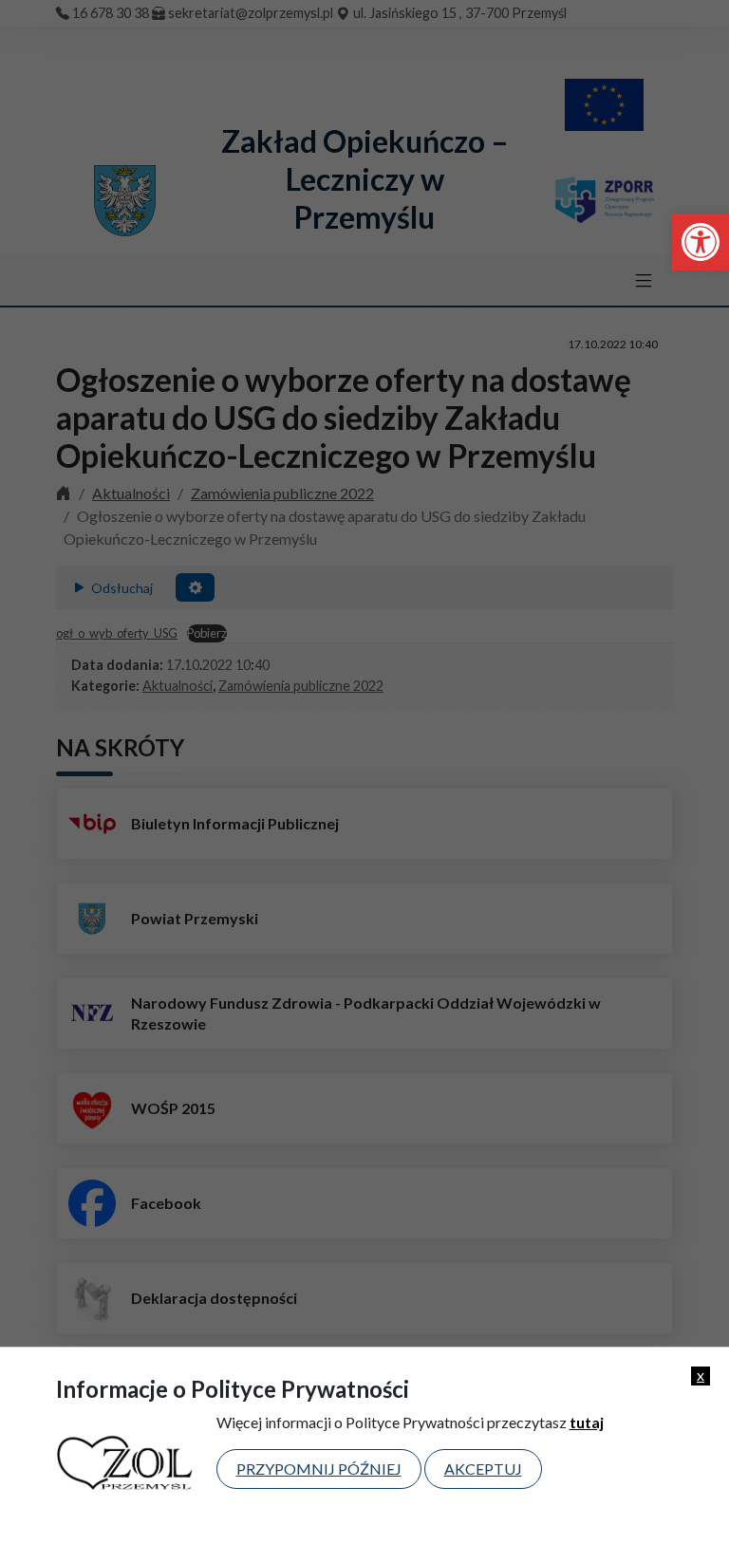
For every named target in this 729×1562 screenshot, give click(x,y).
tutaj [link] (587, 1422)
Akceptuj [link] (483, 1469)
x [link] (700, 1375)
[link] (700, 242)
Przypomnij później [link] (319, 1469)
